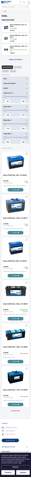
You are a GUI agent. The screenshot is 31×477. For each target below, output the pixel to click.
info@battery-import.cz (11, 427)
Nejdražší (5, 71)
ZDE (20, 463)
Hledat (27, 6)
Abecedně (13, 71)
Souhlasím (23, 472)
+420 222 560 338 (10, 431)
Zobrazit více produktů (15, 59)
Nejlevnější (17, 67)
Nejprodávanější (7, 67)
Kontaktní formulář (10, 440)
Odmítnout (8, 472)
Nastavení (15, 467)
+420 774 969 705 (10, 434)
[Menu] (29, 2)
